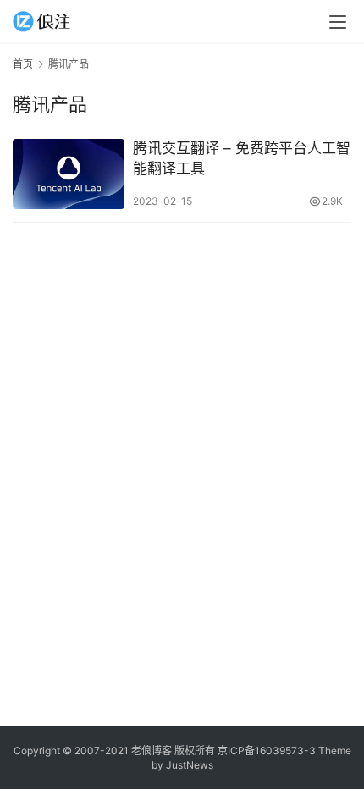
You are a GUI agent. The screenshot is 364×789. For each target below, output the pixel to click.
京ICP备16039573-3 (267, 750)
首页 (23, 64)
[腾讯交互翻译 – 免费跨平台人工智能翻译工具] (68, 174)
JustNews (189, 765)
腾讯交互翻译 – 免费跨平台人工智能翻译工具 (241, 158)
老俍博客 (151, 750)
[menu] (338, 22)
